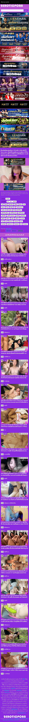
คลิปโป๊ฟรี (4, 215)
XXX (24, 679)
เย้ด (2, 204)
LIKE (3, 230)
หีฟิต (11, 207)
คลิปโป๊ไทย (19, 210)
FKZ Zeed (8, 228)
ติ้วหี (14, 210)
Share (9, 230)
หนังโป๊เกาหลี (7, 259)
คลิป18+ (17, 218)
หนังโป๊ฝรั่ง (6, 356)
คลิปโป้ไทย (23, 215)
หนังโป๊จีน (8, 454)
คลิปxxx (8, 218)
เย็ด (24, 204)
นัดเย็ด (10, 210)
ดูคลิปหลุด (14, 709)
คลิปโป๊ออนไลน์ (13, 212)
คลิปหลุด (6, 332)
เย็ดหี (6, 204)
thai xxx (11, 221)
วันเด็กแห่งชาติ (19, 207)
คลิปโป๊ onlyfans (10, 215)
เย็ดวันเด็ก (11, 204)
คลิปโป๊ (14, 201)
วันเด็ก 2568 (4, 210)
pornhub (3, 224)
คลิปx (12, 218)
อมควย (3, 207)
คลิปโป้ (3, 218)
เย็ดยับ (16, 204)
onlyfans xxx (10, 224)
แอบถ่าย (7, 692)
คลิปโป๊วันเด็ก (21, 212)
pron (21, 221)
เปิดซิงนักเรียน (13, 503)
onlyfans (17, 224)
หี (14, 207)
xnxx (6, 221)
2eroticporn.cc (21, 713)
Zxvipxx (25, 224)
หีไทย (7, 207)
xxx (11, 201)
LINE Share (20, 230)
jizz (21, 224)
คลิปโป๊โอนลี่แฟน (5, 212)
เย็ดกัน (20, 204)
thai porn (16, 221)
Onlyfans (19, 690)
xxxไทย (22, 218)
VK (8, 201)
